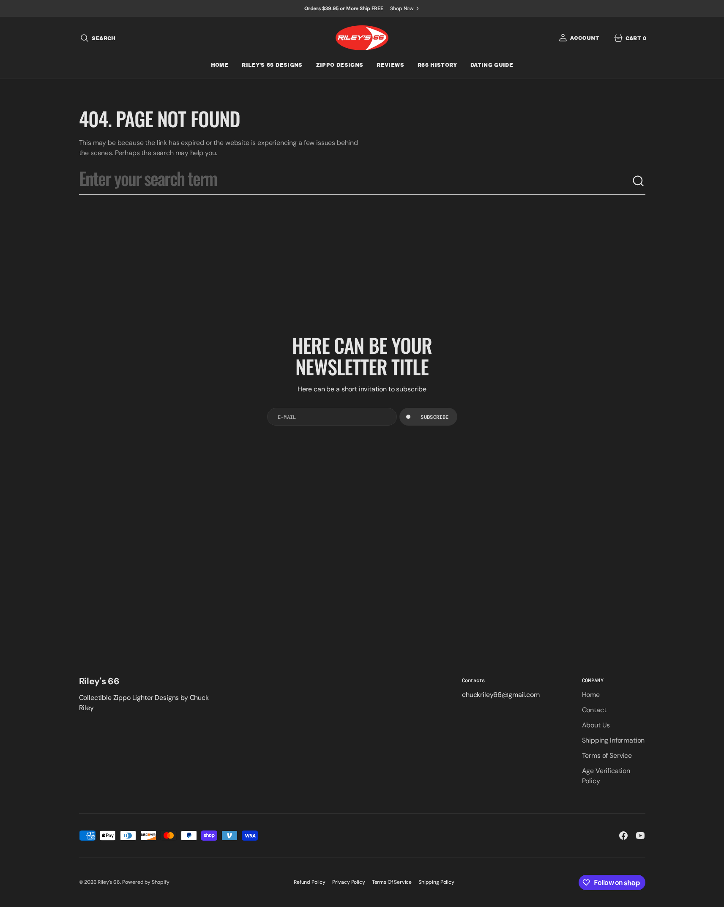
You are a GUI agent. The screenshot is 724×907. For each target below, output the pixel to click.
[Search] (638, 181)
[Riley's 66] (362, 37)
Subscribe (434, 416)
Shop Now (402, 8)
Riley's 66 (109, 882)
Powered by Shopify (145, 882)
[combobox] (355, 181)
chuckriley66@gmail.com (500, 694)
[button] (97, 38)
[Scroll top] (714, 897)
